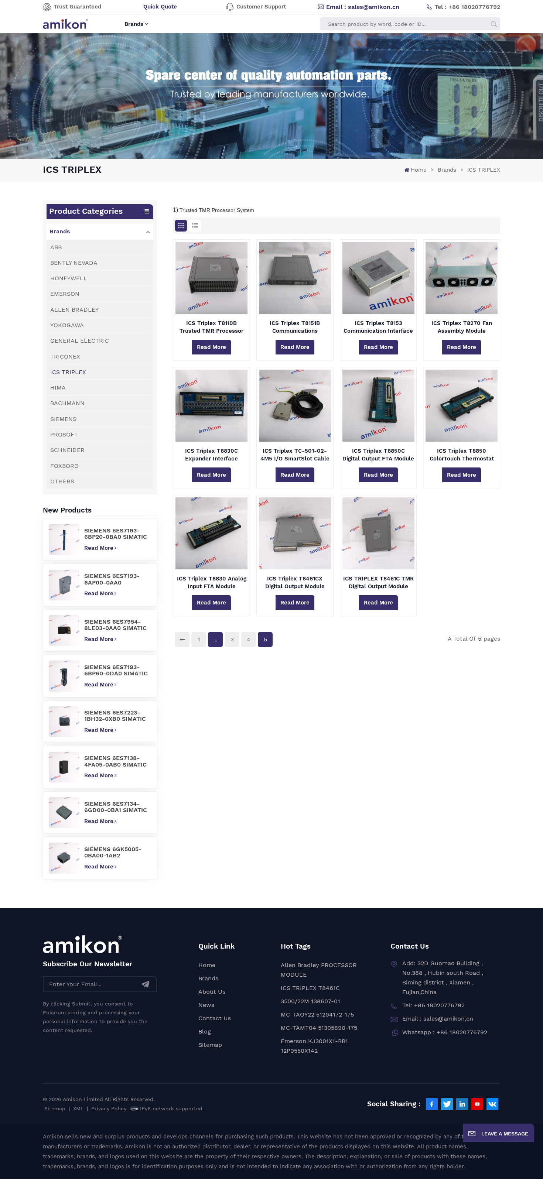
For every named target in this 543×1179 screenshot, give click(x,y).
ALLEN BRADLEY (74, 309)
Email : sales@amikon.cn (362, 6)
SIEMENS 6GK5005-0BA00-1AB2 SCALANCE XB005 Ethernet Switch (112, 852)
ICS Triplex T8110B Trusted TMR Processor (211, 327)
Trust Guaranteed (77, 6)
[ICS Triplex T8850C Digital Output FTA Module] (378, 406)
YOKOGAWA (67, 325)
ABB (56, 247)
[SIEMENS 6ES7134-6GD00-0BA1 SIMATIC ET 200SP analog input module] (64, 812)
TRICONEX (65, 356)
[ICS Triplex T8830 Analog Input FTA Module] (211, 533)
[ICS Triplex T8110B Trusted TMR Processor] (211, 278)
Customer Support (261, 6)
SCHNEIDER (67, 449)
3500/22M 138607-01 (310, 1001)
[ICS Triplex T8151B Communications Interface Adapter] (295, 278)
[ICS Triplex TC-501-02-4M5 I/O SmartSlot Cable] (295, 406)
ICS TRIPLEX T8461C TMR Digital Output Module (378, 582)
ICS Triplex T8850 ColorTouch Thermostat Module (462, 455)
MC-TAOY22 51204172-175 (317, 1014)
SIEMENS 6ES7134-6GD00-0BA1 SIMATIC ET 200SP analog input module (117, 807)
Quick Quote (160, 6)
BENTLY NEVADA (74, 262)
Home (418, 170)
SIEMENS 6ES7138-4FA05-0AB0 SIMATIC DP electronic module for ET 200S (115, 761)
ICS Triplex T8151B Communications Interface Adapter (295, 327)
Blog (204, 1031)
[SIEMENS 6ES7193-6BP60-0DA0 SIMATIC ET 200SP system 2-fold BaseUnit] (64, 676)
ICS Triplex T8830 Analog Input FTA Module (211, 582)
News (206, 1004)
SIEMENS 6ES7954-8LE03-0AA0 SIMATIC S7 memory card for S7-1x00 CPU (115, 624)
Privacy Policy (108, 1108)
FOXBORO (64, 465)
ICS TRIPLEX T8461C (310, 987)
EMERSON (64, 293)
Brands (133, 24)
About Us (211, 991)
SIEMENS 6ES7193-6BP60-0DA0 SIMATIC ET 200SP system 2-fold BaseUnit (116, 670)
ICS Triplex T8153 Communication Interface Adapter (378, 327)
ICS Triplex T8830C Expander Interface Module (211, 455)
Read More (98, 548)
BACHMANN (67, 403)
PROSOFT (64, 434)
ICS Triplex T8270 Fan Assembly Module (461, 327)
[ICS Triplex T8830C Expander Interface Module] (211, 406)
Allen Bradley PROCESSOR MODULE (319, 970)
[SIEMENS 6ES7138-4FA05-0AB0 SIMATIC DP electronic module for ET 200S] (64, 767)
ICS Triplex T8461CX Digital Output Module (295, 582)
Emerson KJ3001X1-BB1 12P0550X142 (314, 1046)
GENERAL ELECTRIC (79, 340)
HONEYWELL (68, 278)
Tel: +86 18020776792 (433, 1005)
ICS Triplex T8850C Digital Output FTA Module (378, 455)
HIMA (58, 387)
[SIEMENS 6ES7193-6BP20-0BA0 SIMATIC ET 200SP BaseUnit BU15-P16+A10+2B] (64, 539)
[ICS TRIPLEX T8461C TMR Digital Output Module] (378, 533)
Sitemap (210, 1044)
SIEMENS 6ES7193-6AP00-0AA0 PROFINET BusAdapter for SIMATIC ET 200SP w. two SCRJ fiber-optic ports (117, 579)
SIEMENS (63, 418)
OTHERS (62, 481)
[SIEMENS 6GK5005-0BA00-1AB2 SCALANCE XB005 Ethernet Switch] (64, 858)
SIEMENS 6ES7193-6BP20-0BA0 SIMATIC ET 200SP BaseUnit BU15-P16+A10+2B (115, 533)
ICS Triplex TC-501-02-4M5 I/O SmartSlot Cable (294, 455)
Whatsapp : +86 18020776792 (444, 1032)
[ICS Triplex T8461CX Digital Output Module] (295, 533)
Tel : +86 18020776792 (467, 6)
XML (78, 1108)
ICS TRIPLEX (68, 372)
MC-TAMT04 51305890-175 (319, 1027)
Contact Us (214, 1018)
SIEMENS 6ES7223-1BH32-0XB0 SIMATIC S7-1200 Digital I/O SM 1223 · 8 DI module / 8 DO (117, 715)
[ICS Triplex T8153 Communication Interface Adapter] (378, 278)
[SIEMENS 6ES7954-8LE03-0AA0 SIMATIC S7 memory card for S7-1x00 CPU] (64, 630)
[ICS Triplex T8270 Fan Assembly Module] (462, 278)
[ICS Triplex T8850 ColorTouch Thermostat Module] (462, 406)
